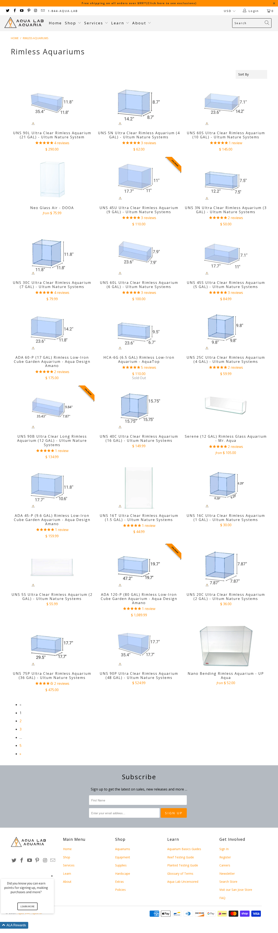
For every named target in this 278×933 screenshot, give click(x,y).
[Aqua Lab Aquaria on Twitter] (7, 11)
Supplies (121, 865)
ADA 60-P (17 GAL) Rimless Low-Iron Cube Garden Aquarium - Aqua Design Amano (52, 329)
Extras (119, 881)
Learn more (27, 906)
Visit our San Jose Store (235, 890)
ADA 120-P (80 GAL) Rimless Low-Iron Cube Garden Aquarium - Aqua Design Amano (139, 566)
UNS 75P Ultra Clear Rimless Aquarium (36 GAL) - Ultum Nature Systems (52, 645)
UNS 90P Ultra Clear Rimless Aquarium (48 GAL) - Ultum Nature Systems (139, 645)
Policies (120, 890)
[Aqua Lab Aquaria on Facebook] (14, 11)
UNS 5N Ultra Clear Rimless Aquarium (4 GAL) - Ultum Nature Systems (139, 105)
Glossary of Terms (180, 873)
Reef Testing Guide (180, 857)
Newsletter (227, 873)
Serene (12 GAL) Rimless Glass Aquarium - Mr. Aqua (226, 408)
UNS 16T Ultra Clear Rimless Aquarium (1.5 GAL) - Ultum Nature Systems (139, 487)
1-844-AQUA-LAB (63, 11)
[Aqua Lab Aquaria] (24, 22)
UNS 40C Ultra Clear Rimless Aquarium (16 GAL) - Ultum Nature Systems (139, 408)
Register (225, 857)
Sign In (224, 849)
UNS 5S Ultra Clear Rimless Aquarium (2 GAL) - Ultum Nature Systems (52, 566)
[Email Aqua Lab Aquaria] (43, 11)
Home (55, 22)
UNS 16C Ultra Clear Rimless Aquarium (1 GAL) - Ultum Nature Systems (226, 487)
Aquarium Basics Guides (184, 849)
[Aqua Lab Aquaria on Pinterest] (28, 11)
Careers (224, 865)
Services (94, 22)
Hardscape (122, 873)
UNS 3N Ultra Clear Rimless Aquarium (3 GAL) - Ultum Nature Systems (226, 179)
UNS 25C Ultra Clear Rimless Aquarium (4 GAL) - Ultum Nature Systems (226, 329)
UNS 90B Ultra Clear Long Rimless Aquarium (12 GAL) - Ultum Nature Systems (52, 408)
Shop (70, 22)
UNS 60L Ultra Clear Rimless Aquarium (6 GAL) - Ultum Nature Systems (139, 254)
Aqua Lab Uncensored (182, 881)
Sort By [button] (243, 74)
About (140, 22)
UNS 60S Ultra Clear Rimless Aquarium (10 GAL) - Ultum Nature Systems (226, 105)
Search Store (228, 881)
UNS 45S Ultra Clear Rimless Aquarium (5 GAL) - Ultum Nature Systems (226, 254)
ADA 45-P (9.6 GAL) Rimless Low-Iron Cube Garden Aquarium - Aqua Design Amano (52, 487)
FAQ (222, 898)
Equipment (122, 857)
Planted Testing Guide (182, 865)
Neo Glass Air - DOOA (52, 179)
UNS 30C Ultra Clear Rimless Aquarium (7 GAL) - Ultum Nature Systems (52, 254)
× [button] (52, 876)
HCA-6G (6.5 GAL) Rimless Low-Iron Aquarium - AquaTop (139, 329)
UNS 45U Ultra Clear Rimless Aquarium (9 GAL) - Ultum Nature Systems (139, 179)
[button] (32, 925)
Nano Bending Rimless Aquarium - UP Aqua (226, 645)
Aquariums (122, 849)
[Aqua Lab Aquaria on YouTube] (21, 11)
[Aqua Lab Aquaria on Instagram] (36, 11)
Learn (118, 22)
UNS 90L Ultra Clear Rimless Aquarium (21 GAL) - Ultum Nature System (52, 105)
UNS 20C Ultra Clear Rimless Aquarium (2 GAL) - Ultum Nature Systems (226, 566)
